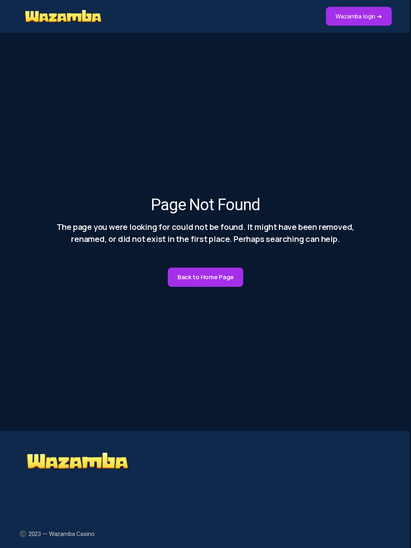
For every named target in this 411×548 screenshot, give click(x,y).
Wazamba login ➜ (359, 16)
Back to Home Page (205, 277)
